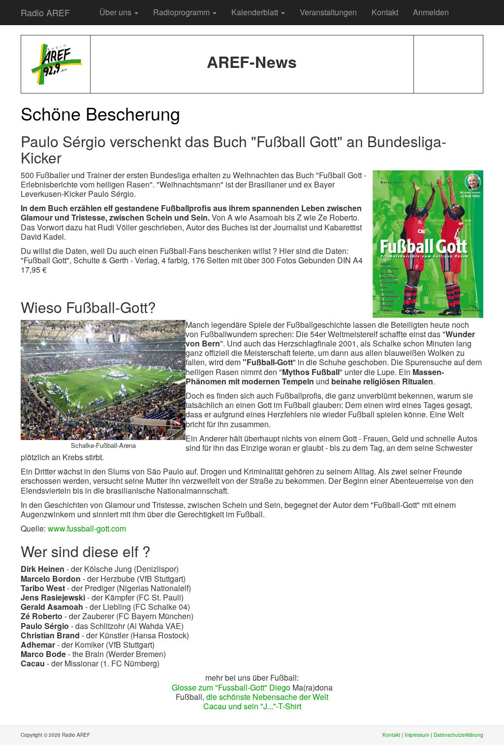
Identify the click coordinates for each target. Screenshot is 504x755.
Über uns (116, 12)
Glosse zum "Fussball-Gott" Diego (231, 687)
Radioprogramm (182, 12)
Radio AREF (45, 12)
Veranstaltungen (328, 12)
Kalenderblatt (255, 12)
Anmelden (431, 12)
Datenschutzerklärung (458, 734)
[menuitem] (84, 7)
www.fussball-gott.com (87, 528)
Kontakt (385, 12)
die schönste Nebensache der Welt (267, 696)
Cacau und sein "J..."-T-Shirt (252, 706)
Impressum (417, 734)
